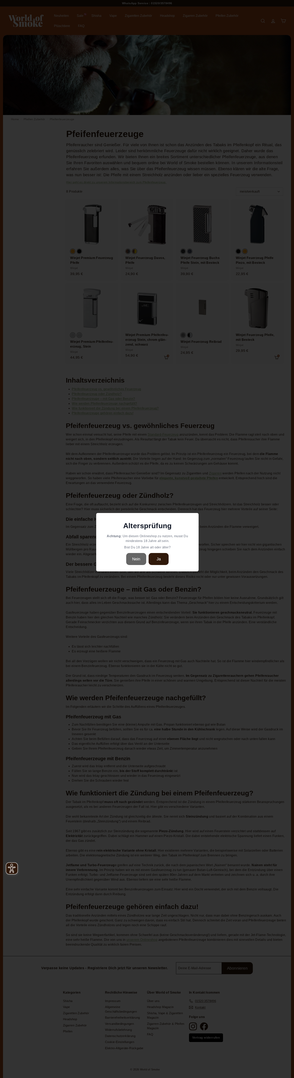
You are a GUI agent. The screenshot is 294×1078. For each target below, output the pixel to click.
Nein (136, 559)
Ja (159, 559)
